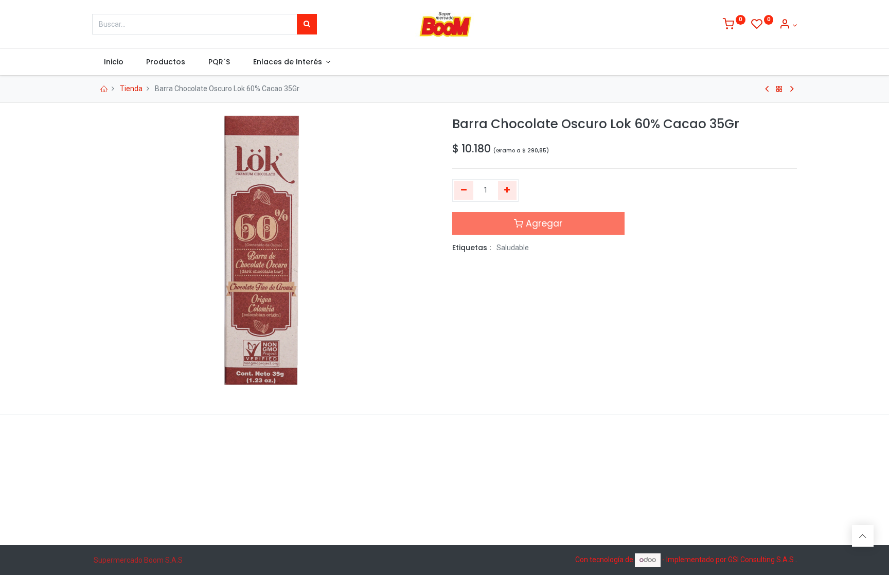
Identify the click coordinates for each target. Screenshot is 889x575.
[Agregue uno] (507, 190)
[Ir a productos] (779, 89)
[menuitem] (113, 62)
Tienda (131, 88)
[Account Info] (788, 25)
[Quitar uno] (463, 190)
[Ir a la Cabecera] (863, 536)
